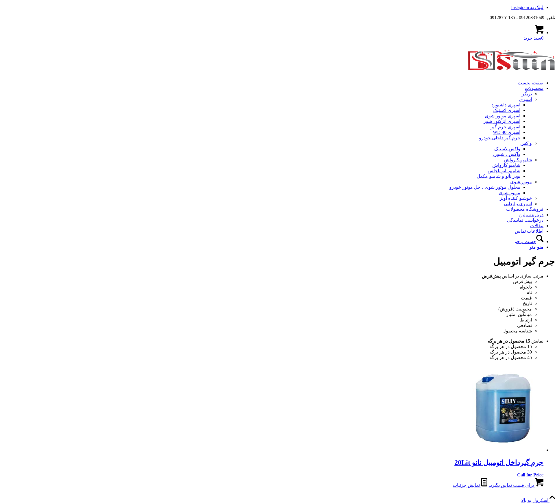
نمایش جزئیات (467, 485)
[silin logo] (511, 72)
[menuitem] (271, 83)
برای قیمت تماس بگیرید (512, 485)
